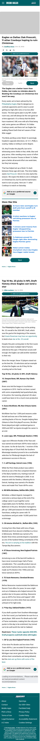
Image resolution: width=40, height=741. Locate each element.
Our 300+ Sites (24, 705)
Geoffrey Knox (9, 46)
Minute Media (11, 727)
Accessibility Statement (28, 719)
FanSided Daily (24, 708)
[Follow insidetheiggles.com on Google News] (35, 192)
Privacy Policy (24, 712)
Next (32, 83)
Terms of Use (7, 715)
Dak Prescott (11, 174)
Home (4, 266)
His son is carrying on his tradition (18, 543)
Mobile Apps (6, 708)
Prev (8, 83)
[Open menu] (3, 3)
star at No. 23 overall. (20, 339)
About (4, 701)
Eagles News (11, 266)
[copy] (13, 50)
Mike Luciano (9, 290)
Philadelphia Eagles (9, 104)
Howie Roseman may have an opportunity (21, 336)
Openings (22, 701)
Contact (5, 705)
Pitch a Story (6, 712)
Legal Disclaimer (8, 719)
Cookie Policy (24, 715)
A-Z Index (5, 723)
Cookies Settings (25, 723)
